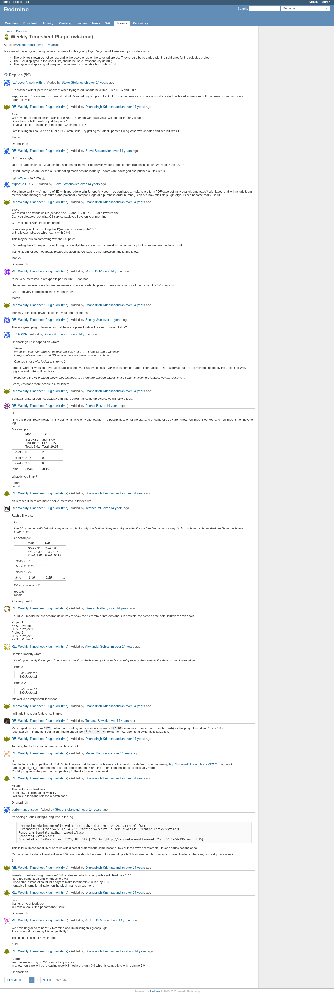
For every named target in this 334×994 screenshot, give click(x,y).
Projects (17, 1)
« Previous (14, 980)
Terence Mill (93, 508)
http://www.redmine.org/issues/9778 (192, 764)
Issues (82, 23)
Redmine (155, 991)
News (96, 23)
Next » (47, 980)
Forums (122, 23)
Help (26, 1)
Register (325, 1)
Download (30, 23)
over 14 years (46, 45)
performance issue (25, 809)
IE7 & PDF (19, 334)
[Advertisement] (283, 103)
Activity (48, 23)
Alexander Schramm (99, 646)
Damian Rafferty (96, 608)
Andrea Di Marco (97, 920)
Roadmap (65, 23)
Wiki (108, 23)
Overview (11, 23)
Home (6, 1)
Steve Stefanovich (75, 82)
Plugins (20, 31)
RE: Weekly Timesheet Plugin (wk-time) (40, 107)
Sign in (313, 1)
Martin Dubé (93, 271)
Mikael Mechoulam (98, 753)
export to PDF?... (24, 184)
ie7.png (23, 178)
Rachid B (91, 406)
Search (242, 8)
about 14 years (120, 920)
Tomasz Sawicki (97, 720)
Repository (140, 23)
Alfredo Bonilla (27, 45)
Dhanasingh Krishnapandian (105, 107)
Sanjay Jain (93, 320)
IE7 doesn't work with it (28, 82)
